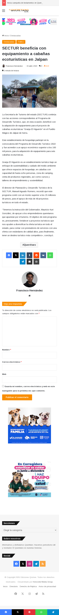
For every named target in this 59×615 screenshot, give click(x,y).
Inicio (6, 36)
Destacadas (15, 36)
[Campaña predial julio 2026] (29, 21)
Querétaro (30, 245)
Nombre (6, 350)
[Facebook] (9, 255)
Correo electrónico (12, 362)
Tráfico (21, 42)
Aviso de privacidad (47, 586)
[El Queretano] (18, 10)
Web (4, 374)
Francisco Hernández (14, 66)
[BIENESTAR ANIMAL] (29, 443)
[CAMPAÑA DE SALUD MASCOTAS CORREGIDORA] (29, 496)
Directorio (14, 586)
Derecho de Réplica (28, 586)
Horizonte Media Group (43, 582)
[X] (16, 255)
